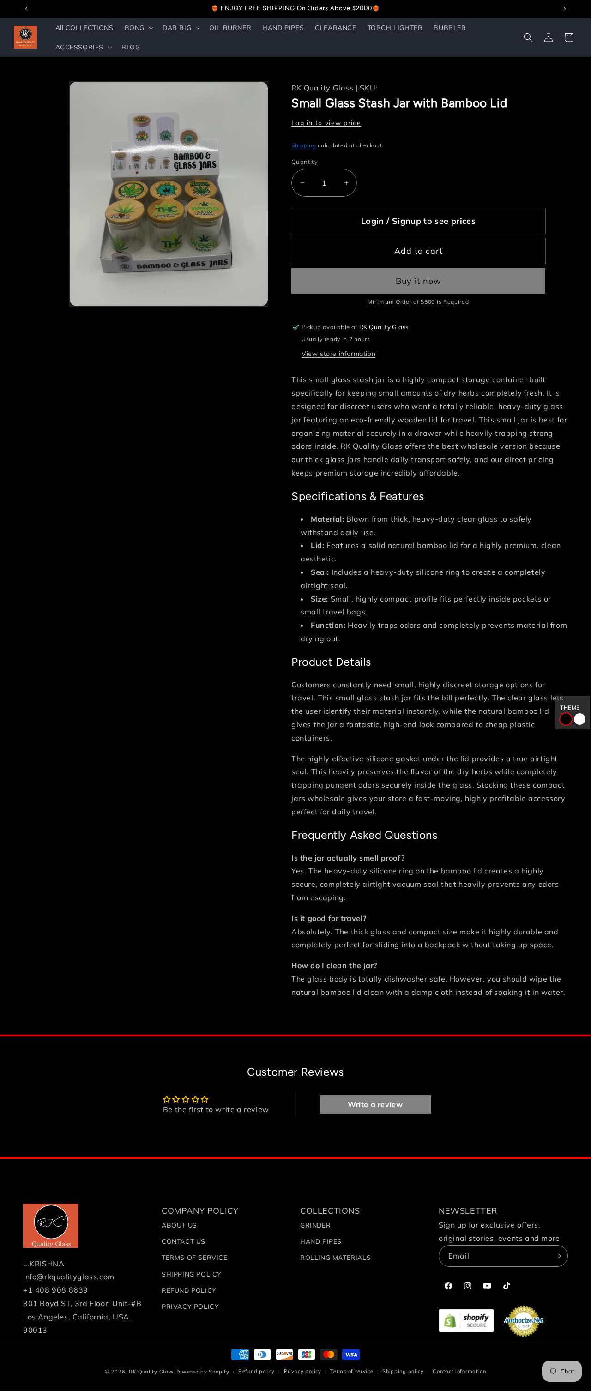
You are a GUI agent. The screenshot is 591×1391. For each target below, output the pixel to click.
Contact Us (183, 1241)
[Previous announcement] (26, 9)
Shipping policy (403, 1371)
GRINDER (315, 1225)
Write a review (375, 1104)
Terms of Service (195, 1257)
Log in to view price (326, 123)
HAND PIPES (321, 1241)
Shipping (303, 145)
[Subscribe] (557, 1256)
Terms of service (351, 1371)
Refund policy (256, 1371)
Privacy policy (302, 1371)
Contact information (459, 1371)
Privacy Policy (190, 1306)
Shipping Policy (192, 1274)
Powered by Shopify (202, 1371)
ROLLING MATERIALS (335, 1257)
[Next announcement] (565, 9)
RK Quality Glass (151, 1371)
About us (179, 1225)
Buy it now (418, 281)
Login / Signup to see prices (418, 221)
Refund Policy (189, 1290)
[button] (138, 27)
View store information (338, 353)
